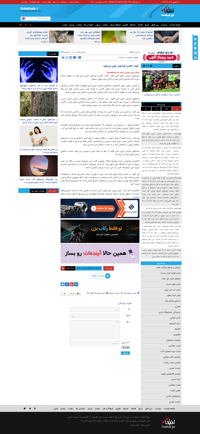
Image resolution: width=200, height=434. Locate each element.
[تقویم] (195, 53)
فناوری (125, 24)
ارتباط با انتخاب (73, 2)
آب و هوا (56, 2)
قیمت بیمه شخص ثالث (170, 351)
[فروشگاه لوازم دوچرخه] (100, 231)
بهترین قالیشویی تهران (170, 373)
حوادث (105, 24)
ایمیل (128, 315)
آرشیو (70, 417)
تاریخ (147, 24)
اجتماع (132, 24)
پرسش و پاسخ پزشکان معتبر (168, 267)
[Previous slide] (151, 66)
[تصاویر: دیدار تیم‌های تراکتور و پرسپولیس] (161, 81)
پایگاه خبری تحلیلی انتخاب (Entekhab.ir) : (122, 72)
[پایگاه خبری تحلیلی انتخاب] (170, 12)
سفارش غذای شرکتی (171, 357)
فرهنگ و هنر (115, 24)
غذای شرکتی (175, 317)
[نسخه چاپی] (63, 57)
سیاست (164, 24)
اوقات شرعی (46, 2)
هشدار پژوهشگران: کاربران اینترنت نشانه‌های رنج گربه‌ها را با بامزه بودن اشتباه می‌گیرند (36, 37)
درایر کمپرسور (174, 323)
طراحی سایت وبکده (172, 362)
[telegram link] (30, 408)
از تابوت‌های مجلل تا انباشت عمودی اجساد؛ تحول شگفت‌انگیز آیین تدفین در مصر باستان (39, 121)
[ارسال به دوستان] (67, 57)
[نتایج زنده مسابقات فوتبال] (195, 57)
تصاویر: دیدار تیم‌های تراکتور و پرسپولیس (162, 94)
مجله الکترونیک (35, 2)
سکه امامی (175, 379)
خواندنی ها (88, 24)
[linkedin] (76, 284)
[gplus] (72, 284)
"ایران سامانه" (134, 425)
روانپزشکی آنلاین (173, 396)
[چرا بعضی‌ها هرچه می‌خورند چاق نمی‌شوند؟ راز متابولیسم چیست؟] (39, 136)
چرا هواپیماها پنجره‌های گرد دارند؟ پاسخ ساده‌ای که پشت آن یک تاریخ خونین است (39, 181)
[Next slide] (144, 66)
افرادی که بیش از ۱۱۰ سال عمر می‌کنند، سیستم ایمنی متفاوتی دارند (141, 35)
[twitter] (20, 25)
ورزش (98, 24)
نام (129, 309)
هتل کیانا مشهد (173, 295)
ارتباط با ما (134, 417)
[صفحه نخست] (195, 39)
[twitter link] (25, 408)
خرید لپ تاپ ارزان (172, 289)
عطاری (177, 306)
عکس (65, 24)
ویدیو (72, 24)
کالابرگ (177, 329)
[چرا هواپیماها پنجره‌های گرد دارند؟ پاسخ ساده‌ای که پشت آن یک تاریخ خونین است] (39, 165)
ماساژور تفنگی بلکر (172, 301)
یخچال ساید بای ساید (171, 278)
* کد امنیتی (126, 342)
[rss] (31, 25)
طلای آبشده (175, 390)
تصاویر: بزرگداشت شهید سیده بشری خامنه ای (162, 208)
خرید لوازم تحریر (173, 284)
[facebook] (67, 284)
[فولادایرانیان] (100, 208)
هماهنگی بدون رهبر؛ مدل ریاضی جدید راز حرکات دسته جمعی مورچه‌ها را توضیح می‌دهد (89, 37)
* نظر (128, 321)
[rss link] (35, 408)
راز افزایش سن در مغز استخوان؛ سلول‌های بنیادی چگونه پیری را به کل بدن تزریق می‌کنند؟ (39, 87)
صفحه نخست (175, 24)
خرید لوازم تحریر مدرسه (170, 273)
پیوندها (63, 2)
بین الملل (155, 24)
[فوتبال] (195, 48)
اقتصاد (140, 24)
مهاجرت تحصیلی (173, 340)
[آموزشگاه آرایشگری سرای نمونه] (100, 253)
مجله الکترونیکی (96, 417)
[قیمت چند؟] (195, 43)
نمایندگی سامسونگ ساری (169, 312)
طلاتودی (176, 334)
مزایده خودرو (175, 368)
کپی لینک (108, 268)
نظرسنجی (24, 2)
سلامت (79, 24)
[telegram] (26, 25)
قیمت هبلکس (174, 345)
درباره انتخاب (145, 417)
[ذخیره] (71, 57)
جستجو (76, 417)
